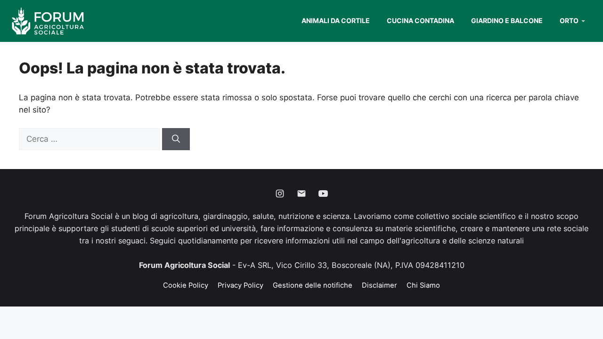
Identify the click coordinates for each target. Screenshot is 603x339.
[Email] (301, 193)
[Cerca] (176, 139)
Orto (569, 20)
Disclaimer (379, 285)
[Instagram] (279, 193)
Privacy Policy (240, 285)
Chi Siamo (423, 285)
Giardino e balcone (507, 20)
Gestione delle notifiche (312, 285)
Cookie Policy (185, 285)
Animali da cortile (336, 20)
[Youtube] (323, 193)
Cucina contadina (420, 20)
